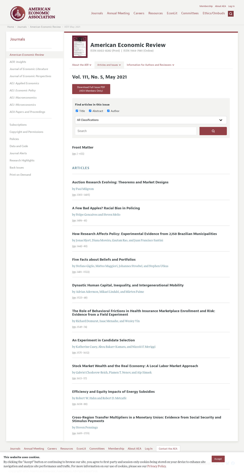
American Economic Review (45, 26)
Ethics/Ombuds (214, 13)
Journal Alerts (18, 153)
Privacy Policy (156, 466)
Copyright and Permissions (26, 132)
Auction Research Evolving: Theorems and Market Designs (120, 182)
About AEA (220, 6)
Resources (155, 13)
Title (82, 111)
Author (114, 111)
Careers (139, 13)
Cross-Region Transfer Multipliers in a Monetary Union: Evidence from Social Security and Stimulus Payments (146, 419)
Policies (14, 139)
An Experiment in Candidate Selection (103, 340)
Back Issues (17, 167)
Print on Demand (20, 175)
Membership (206, 6)
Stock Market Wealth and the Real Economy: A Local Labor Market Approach (135, 366)
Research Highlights (22, 160)
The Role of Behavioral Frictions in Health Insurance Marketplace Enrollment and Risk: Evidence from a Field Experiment (143, 313)
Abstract (97, 111)
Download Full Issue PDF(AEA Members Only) (91, 89)
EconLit (172, 13)
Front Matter (82, 147)
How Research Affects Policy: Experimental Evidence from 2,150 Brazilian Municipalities (144, 234)
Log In (231, 6)
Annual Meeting (118, 13)
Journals (97, 13)
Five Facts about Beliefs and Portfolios (104, 259)
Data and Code (19, 146)
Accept (218, 458)
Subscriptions (18, 125)
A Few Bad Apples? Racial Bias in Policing (106, 208)
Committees (190, 13)
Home (10, 26)
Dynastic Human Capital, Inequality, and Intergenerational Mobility (128, 285)
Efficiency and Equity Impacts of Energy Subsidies (113, 392)
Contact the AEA (168, 448)
